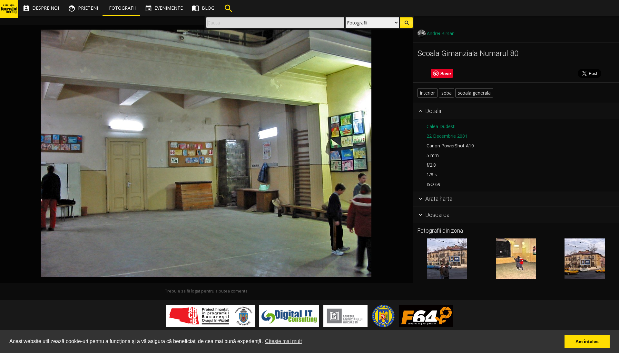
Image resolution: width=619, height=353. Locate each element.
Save (445, 73)
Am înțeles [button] (587, 341)
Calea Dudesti (441, 126)
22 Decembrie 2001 (447, 136)
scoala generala (474, 93)
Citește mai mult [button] (283, 341)
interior (427, 93)
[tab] (516, 111)
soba (446, 93)
